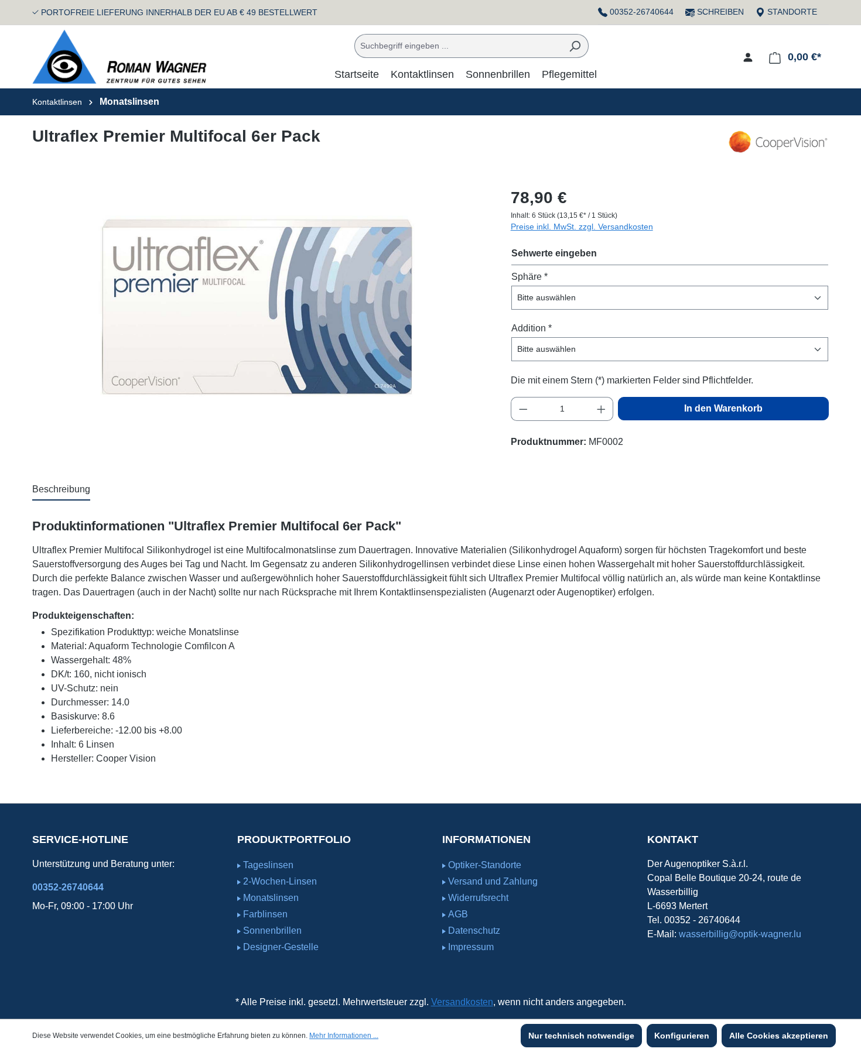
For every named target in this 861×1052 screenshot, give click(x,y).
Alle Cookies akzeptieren (778, 1035)
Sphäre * (529, 277)
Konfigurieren (681, 1035)
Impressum (471, 947)
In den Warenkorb (723, 408)
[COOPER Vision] (777, 141)
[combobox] (458, 46)
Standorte (791, 11)
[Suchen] (575, 46)
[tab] (61, 490)
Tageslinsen (268, 865)
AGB (458, 914)
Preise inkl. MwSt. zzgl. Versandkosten (582, 226)
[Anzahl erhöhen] (601, 409)
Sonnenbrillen (272, 931)
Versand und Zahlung (493, 881)
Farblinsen (265, 914)
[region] (259, 311)
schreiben (720, 11)
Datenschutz (474, 931)
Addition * (531, 328)
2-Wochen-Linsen (280, 881)
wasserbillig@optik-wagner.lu (740, 934)
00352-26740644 (641, 11)
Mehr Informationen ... (343, 1036)
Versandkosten (462, 1002)
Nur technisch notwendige (581, 1035)
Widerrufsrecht (478, 898)
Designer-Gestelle (281, 947)
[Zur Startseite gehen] (120, 57)
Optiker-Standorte (484, 865)
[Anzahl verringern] (523, 409)
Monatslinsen (271, 898)
